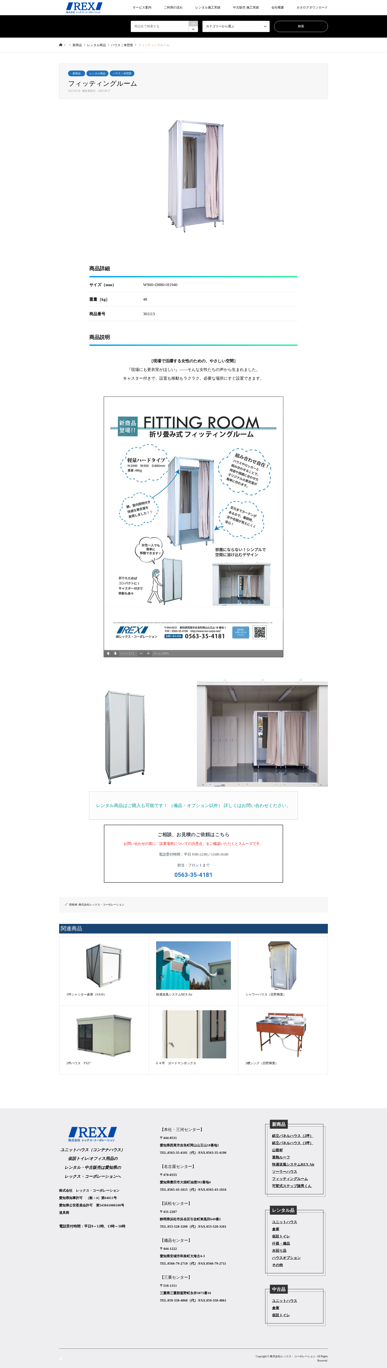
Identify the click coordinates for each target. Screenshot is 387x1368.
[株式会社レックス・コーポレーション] (84, 7)
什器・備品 (281, 1243)
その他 (277, 1265)
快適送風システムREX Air (293, 1164)
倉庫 (275, 1229)
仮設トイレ (281, 1236)
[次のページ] (115, 653)
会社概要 (277, 7)
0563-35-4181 (193, 874)
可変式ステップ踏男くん (292, 1186)
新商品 (77, 73)
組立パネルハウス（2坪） (292, 1136)
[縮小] (141, 653)
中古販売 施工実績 (246, 7)
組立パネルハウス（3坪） (292, 1143)
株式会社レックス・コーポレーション (101, 904)
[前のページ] (108, 653)
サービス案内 (142, 7)
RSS (60, 1358)
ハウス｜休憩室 (122, 73)
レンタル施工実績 (207, 7)
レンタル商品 (97, 73)
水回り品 (279, 1250)
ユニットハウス (284, 1222)
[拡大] (148, 653)
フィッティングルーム (290, 1179)
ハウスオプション (286, 1258)
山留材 (277, 1150)
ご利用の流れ (173, 7)
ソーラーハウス (284, 1171)
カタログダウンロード (312, 7)
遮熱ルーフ (281, 1157)
